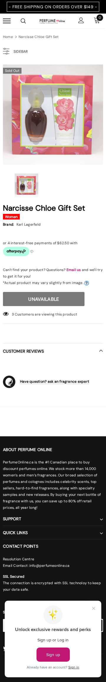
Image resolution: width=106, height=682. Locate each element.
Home (8, 36)
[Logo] (52, 21)
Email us (74, 269)
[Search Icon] (23, 21)
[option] (53, 115)
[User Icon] (81, 21)
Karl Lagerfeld (28, 224)
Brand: (8, 224)
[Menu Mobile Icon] (7, 21)
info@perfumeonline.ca (49, 565)
